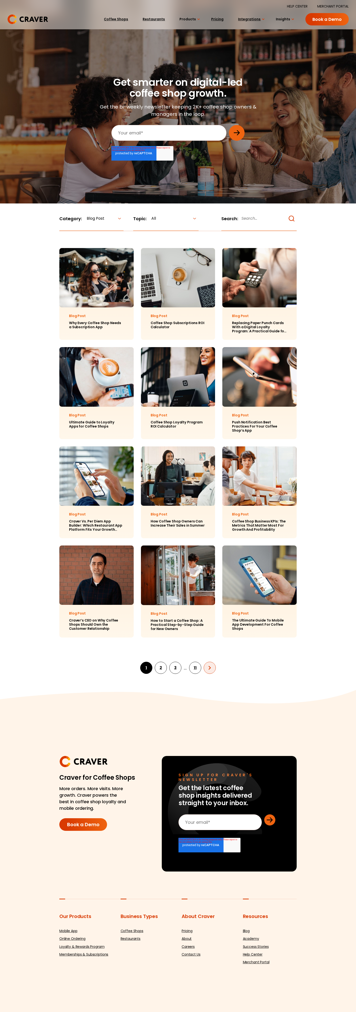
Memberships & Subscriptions (83, 977)
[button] (291, 218)
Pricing (213, 22)
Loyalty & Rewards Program (82, 969)
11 (195, 691)
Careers (188, 969)
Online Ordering (72, 961)
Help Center (253, 977)
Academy (251, 961)
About (187, 961)
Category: (70, 219)
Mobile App (68, 954)
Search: (229, 219)
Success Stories (256, 969)
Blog (246, 954)
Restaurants (146, 22)
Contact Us (191, 977)
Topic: (140, 219)
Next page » (210, 691)
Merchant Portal (256, 985)
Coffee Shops (106, 22)
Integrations (247, 22)
